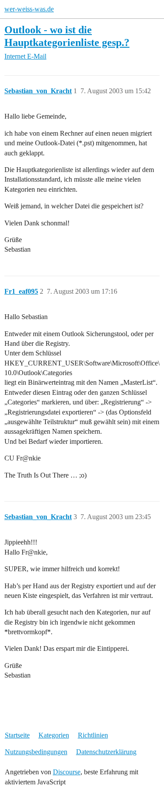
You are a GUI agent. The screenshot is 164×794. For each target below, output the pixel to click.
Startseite (17, 735)
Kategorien (53, 735)
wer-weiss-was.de (29, 9)
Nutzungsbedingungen (36, 751)
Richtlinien (93, 735)
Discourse (66, 772)
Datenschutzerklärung (106, 751)
